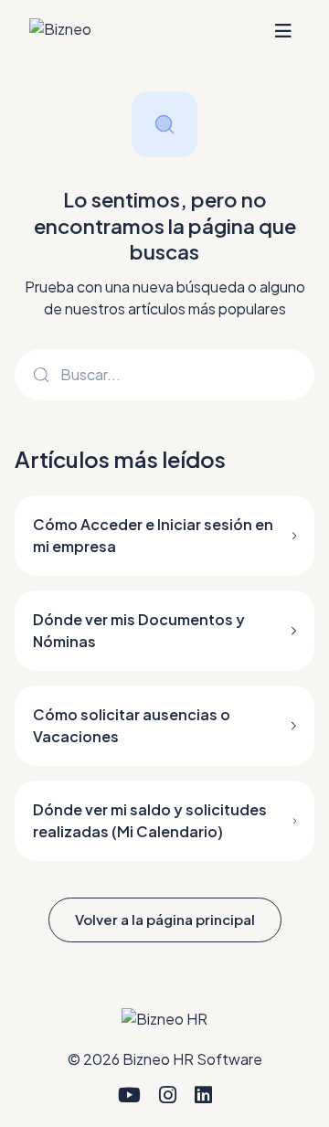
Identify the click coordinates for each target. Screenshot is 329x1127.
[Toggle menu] (283, 31)
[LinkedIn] (203, 1095)
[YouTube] (129, 1095)
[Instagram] (167, 1095)
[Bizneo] (60, 31)
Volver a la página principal (165, 919)
